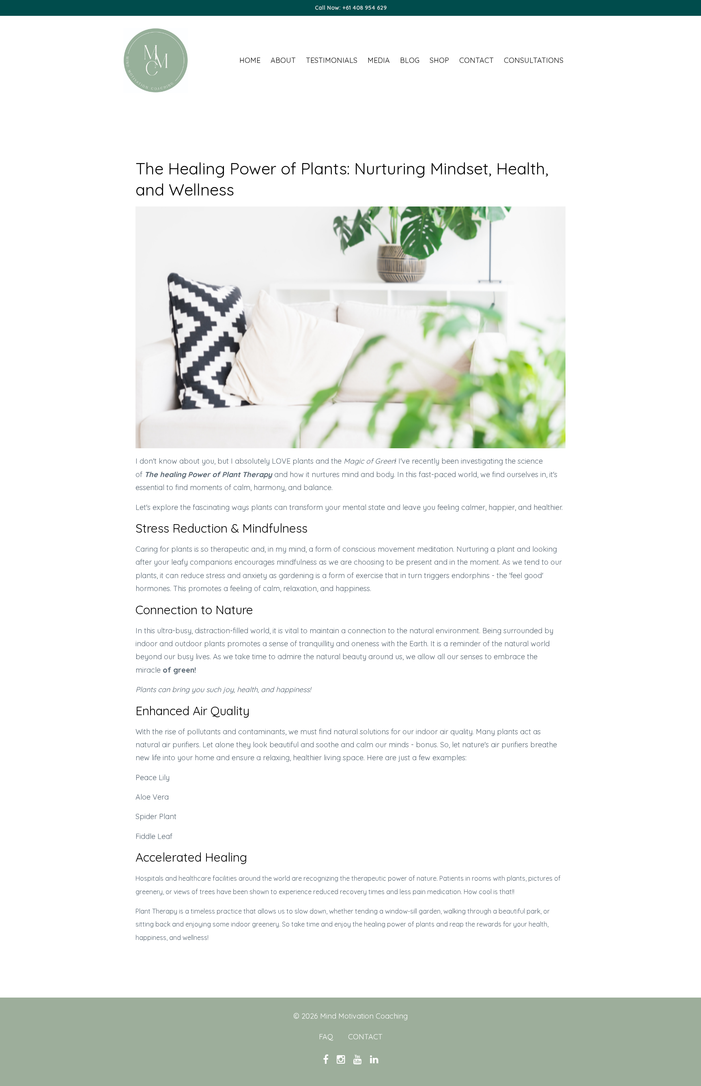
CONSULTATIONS (533, 60)
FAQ (326, 1036)
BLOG (409, 60)
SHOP (439, 60)
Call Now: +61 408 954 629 (351, 7)
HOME (249, 60)
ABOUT (283, 60)
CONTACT (476, 60)
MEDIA (379, 60)
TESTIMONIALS (331, 60)
